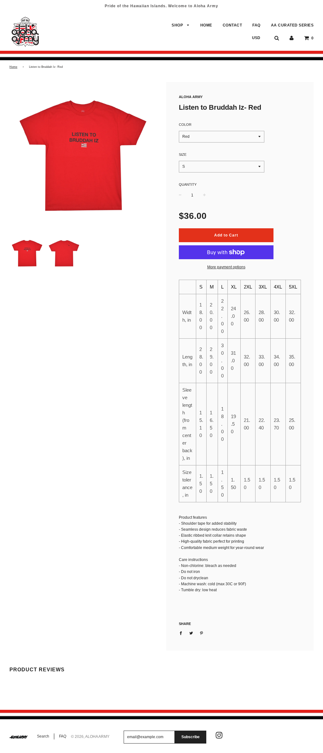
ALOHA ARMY (191, 97)
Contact (232, 25)
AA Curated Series (292, 25)
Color (185, 124)
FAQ (256, 25)
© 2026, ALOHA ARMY (90, 736)
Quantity (188, 184)
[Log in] (292, 38)
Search (43, 736)
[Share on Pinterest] (201, 633)
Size (182, 154)
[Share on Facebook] (182, 633)
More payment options (226, 267)
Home (206, 25)
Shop (178, 25)
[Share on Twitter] (191, 633)
